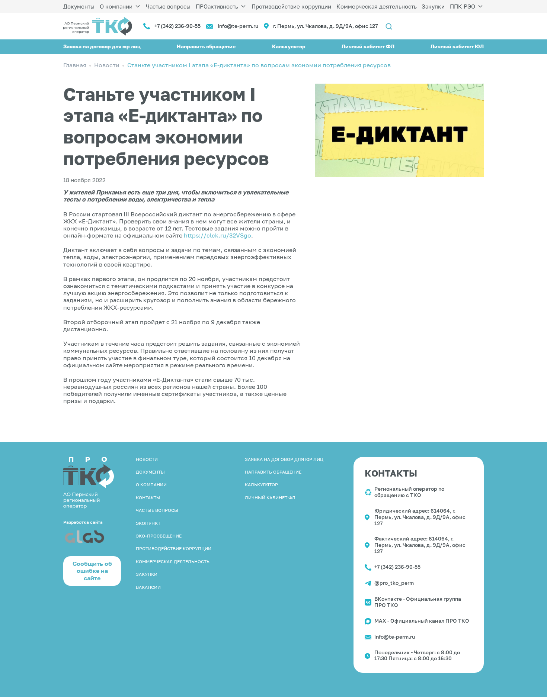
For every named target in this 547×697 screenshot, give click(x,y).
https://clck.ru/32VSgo (217, 235)
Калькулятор (289, 46)
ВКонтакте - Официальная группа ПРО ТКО (417, 602)
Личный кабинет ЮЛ (457, 46)
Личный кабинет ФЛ (368, 46)
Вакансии (148, 587)
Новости (147, 459)
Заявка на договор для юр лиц (102, 46)
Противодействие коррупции (291, 6)
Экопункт (148, 523)
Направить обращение (206, 46)
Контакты (148, 497)
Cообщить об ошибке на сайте (92, 570)
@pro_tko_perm (394, 583)
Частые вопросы (168, 6)
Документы (79, 6)
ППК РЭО (462, 6)
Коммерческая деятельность (376, 6)
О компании (116, 6)
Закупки (433, 6)
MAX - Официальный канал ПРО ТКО (421, 620)
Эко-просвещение (159, 536)
